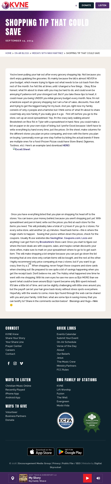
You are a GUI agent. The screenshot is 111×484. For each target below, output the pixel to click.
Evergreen (63, 401)
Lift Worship (64, 389)
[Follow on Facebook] (8, 363)
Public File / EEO (71, 463)
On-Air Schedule (66, 341)
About (60, 349)
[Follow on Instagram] (15, 363)
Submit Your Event (67, 338)
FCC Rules (63, 369)
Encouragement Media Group (34, 463)
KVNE (60, 385)
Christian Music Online (18, 385)
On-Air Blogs (21, 53)
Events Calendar (66, 334)
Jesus (60, 357)
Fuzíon (60, 393)
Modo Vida (63, 405)
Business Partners (15, 416)
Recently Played (15, 389)
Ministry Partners (66, 365)
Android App (12, 397)
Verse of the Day (66, 346)
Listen (102, 5)
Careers (10, 349)
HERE (66, 145)
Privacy (56, 463)
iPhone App (12, 393)
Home (8, 53)
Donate (86, 5)
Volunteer (11, 412)
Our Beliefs (63, 353)
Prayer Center (13, 346)
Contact (10, 353)
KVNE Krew (12, 334)
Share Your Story (15, 338)
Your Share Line (14, 341)
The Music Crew (66, 361)
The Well (62, 397)
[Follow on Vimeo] (21, 363)
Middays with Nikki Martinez (47, 53)
